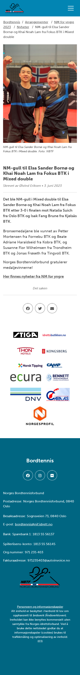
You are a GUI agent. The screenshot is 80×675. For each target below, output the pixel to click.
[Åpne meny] (72, 8)
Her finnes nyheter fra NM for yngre (33, 276)
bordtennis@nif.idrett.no (34, 524)
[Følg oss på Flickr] (52, 475)
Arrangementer (36, 22)
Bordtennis (11, 22)
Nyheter (23, 27)
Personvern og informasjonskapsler (40, 607)
